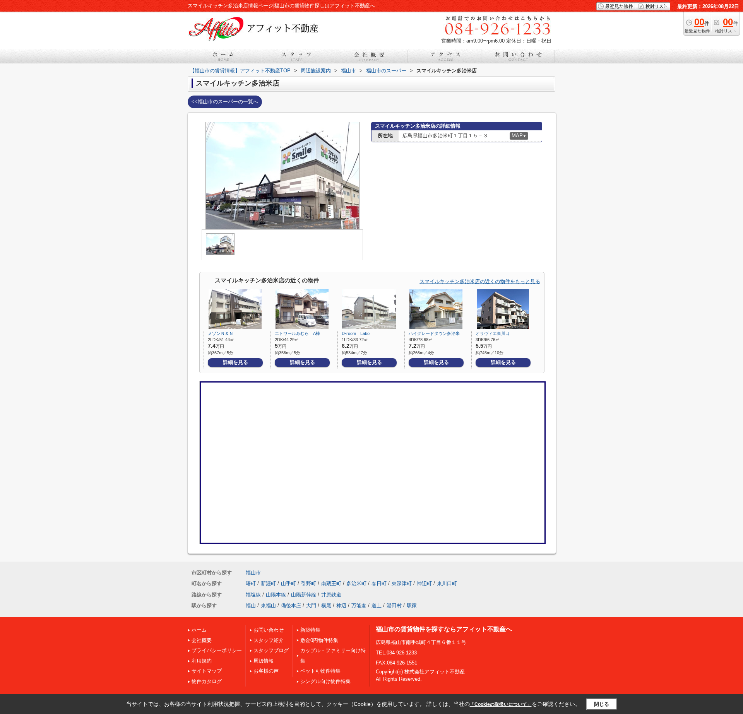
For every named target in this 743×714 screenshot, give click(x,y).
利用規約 (202, 661)
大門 (311, 605)
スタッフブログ (271, 650)
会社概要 (202, 640)
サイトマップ (207, 671)
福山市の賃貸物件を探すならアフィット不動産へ (444, 629)
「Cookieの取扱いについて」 (501, 704)
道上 (377, 605)
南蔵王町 (331, 583)
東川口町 (447, 583)
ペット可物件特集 (320, 671)
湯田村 (394, 605)
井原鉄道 (331, 595)
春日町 (379, 583)
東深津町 (402, 583)
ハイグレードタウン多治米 (434, 333)
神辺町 (424, 583)
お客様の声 (266, 671)
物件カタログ (207, 681)
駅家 (412, 605)
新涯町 (268, 583)
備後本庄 (291, 605)
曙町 (251, 583)
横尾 (326, 605)
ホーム (199, 630)
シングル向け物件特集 (325, 681)
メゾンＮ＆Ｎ (220, 333)
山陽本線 (276, 595)
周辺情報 (263, 661)
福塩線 (253, 595)
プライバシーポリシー (217, 650)
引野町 (308, 583)
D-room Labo (356, 333)
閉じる (601, 704)
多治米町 (356, 583)
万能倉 (358, 605)
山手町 (288, 583)
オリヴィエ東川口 (493, 333)
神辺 (341, 605)
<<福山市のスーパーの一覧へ (225, 101)
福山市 (253, 573)
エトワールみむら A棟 (297, 333)
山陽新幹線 (303, 595)
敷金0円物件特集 (319, 640)
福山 (251, 605)
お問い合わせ (268, 630)
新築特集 (310, 630)
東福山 (268, 605)
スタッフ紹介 (268, 640)
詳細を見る (235, 362)
